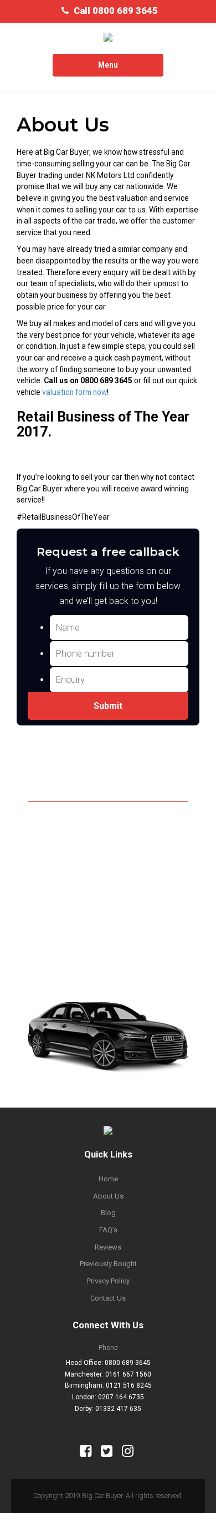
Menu (116, 68)
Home (108, 1179)
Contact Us (108, 1298)
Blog (108, 1213)
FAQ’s (108, 1230)
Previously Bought (108, 1264)
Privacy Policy (108, 1281)
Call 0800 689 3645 (116, 11)
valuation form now (74, 392)
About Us (108, 1196)
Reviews (108, 1247)
